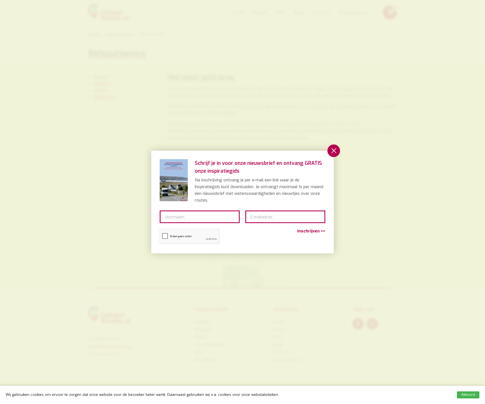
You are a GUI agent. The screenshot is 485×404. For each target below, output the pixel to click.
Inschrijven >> (311, 231)
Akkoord (468, 394)
